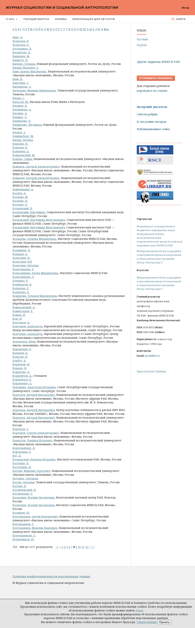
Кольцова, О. (21, 292)
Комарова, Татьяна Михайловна (35, 296)
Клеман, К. (20, 105)
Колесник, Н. (21, 258)
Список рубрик (147, 114)
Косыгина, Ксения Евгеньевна (33, 497)
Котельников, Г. (23, 524)
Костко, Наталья (23, 482)
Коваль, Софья (22, 159)
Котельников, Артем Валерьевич (35, 516)
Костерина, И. (22, 467)
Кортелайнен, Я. (24, 448)
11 (83, 547)
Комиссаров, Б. (23, 311)
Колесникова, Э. (23, 277)
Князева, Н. (20, 143)
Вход (185, 7)
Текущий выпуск (36, 19)
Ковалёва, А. (21, 151)
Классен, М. (20, 102)
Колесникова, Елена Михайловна (35, 273)
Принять (164, 622)
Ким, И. (18, 79)
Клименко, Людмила (27, 124)
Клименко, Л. (22, 121)
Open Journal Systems (151, 371)
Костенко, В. (21, 463)
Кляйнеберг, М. (23, 136)
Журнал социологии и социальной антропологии (62, 8)
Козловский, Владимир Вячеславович (39, 220)
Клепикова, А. (22, 109)
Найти (180, 19)
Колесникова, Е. (23, 269)
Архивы (61, 19)
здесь (139, 610)
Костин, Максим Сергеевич (31, 471)
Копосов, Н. (20, 357)
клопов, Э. (19, 132)
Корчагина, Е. (22, 452)
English (142, 45)
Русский (142, 39)
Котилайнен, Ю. (23, 539)
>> (92, 547)
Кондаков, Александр (27, 326)
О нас (10, 19)
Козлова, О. (20, 204)
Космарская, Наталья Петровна (34, 459)
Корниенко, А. (22, 383)
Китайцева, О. (22, 86)
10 (79, 547)
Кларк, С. (19, 98)
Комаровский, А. (24, 307)
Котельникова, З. (24, 535)
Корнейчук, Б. (22, 379)
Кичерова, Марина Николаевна (34, 90)
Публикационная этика (153, 129)
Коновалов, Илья (24, 341)
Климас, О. (20, 117)
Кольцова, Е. (21, 288)
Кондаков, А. (21, 322)
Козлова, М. (20, 197)
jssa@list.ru (152, 355)
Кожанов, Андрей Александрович (36, 166)
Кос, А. (17, 455)
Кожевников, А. (23, 189)
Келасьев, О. (21, 45)
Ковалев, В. (20, 147)
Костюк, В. (19, 486)
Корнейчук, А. (22, 376)
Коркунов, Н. (21, 364)
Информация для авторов (93, 19)
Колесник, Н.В (22, 261)
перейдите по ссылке (152, 90)
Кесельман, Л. (22, 48)
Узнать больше (147, 622)
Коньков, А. (20, 353)
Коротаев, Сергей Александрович (36, 433)
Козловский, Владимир (29, 212)
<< (57, 547)
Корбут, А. (19, 360)
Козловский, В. (23, 208)
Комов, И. (19, 315)
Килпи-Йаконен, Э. (26, 67)
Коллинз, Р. (20, 280)
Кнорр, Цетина (23, 140)
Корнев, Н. (20, 368)
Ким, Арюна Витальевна (29, 71)
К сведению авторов (151, 121)
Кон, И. (17, 318)
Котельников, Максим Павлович (35, 528)
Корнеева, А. (21, 372)
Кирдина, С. (21, 83)
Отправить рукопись (156, 78)
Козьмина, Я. (21, 250)
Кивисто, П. (20, 60)
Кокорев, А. (20, 254)
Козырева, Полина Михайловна (34, 239)
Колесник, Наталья (26, 265)
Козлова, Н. (20, 201)
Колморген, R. (22, 284)
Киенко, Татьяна (24, 64)
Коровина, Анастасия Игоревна (34, 387)
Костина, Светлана (25, 478)
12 (86, 547)
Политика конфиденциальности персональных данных (51, 576)
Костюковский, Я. (24, 490)
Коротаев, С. (21, 429)
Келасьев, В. (21, 41)
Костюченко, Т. (23, 493)
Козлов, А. (19, 193)
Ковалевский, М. (24, 155)
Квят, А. (18, 37)
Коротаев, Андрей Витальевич (34, 395)
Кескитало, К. (22, 52)
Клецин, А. (20, 113)
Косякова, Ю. (21, 512)
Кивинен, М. (21, 56)
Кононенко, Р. (22, 349)
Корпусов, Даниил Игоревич (32, 440)
